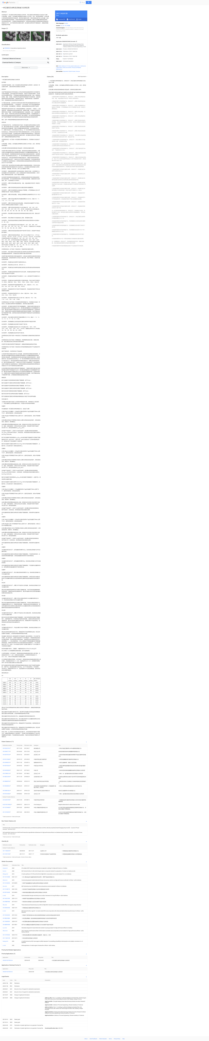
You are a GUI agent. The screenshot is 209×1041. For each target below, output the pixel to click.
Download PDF (61, 19)
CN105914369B (6, 892)
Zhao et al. (5, 930)
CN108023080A (6, 918)
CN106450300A (6, 770)
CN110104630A (6, 883)
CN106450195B (6, 799)
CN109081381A (6, 790)
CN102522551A (6, 748)
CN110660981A (6, 921)
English (66, 23)
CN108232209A (6, 776)
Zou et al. (5, 886)
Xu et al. (4, 871)
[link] (14, 48)
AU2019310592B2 (7, 804)
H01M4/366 (7, 48)
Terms (110, 1038)
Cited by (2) (83, 66)
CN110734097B (6, 812)
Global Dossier (71, 71)
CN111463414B (6, 938)
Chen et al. (5, 880)
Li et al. (4, 895)
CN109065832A (6, 786)
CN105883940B (6, 901)
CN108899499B (6, 924)
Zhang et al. (5, 874)
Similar (79, 19)
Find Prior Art (71, 19)
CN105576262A (6, 765)
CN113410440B (6, 877)
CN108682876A (6, 781)
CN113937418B (6, 854)
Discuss (78, 71)
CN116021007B (6, 898)
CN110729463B (6, 807)
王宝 (62, 25)
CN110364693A (6, 915)
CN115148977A (6, 889)
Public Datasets (103, 1038)
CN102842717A (6, 751)
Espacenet (65, 71)
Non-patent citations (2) (74, 66)
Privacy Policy (117, 1038)
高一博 (64, 25)
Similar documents (67, 67)
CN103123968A (6, 759)
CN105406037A (6, 762)
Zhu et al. (5, 904)
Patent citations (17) (63, 66)
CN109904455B (6, 907)
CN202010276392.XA (8, 960)
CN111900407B (6, 850)
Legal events (59, 67)
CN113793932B (6, 934)
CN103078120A (6, 754)
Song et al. (5, 868)
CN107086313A (6, 773)
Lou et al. (5, 927)
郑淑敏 (68, 25)
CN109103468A (6, 793)
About (85, 1038)
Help (123, 1038)
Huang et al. (5, 941)
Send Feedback (93, 1038)
